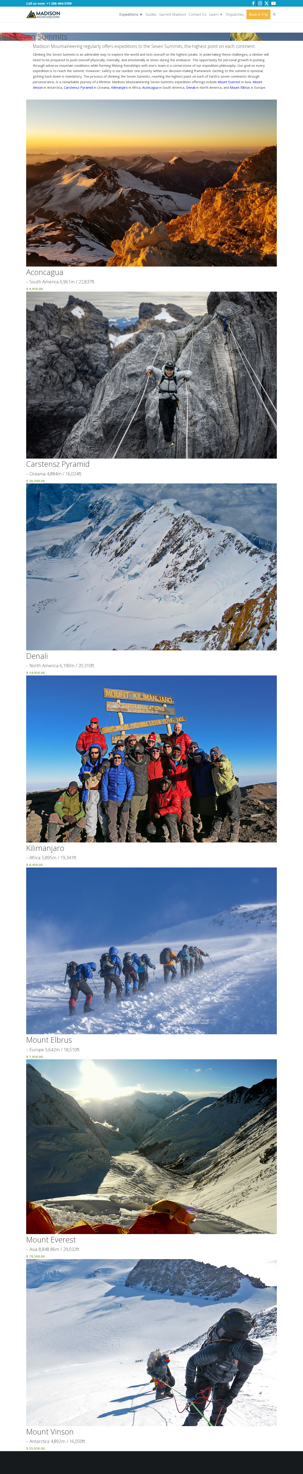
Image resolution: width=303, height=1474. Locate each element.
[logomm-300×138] (43, 14)
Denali (190, 87)
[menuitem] (131, 14)
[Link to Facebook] (253, 3)
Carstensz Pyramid (78, 87)
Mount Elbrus (240, 87)
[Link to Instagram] (260, 3)
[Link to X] (267, 3)
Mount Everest (229, 82)
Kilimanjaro (119, 87)
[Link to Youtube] (273, 3)
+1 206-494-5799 (58, 3)
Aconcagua (150, 87)
